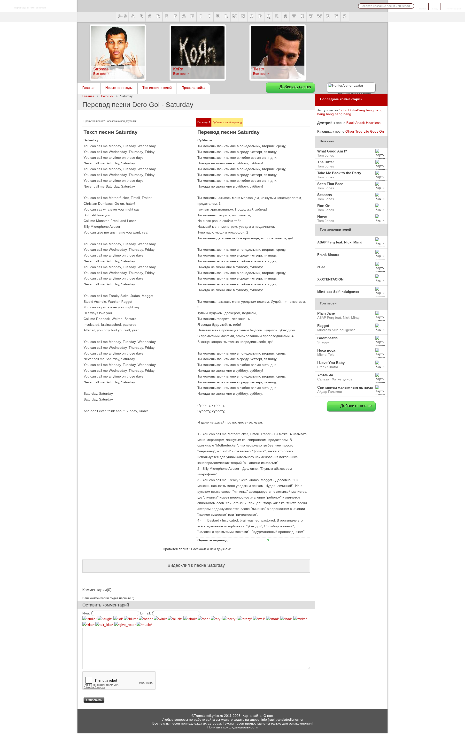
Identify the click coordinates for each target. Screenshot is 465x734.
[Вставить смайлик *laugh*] (105, 619)
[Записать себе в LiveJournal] (157, 121)
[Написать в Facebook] (145, 121)
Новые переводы (118, 88)
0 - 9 (122, 16)
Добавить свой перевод (227, 122)
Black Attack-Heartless (363, 123)
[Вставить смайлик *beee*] (146, 619)
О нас (268, 716)
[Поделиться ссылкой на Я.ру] (174, 121)
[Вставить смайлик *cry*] (216, 619)
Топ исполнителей (157, 88)
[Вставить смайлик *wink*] (160, 619)
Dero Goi (107, 96)
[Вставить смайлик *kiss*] (88, 625)
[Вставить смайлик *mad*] (272, 619)
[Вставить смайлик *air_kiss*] (104, 625)
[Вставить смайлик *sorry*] (230, 619)
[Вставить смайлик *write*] (300, 619)
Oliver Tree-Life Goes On (364, 131)
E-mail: (145, 613)
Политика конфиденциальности (232, 727)
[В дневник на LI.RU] (169, 121)
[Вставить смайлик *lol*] (118, 619)
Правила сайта (193, 88)
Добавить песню (295, 87)
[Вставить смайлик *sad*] (204, 619)
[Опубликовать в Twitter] (140, 121)
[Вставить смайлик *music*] (144, 625)
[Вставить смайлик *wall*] (259, 619)
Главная (88, 88)
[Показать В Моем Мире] (163, 121)
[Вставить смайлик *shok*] (190, 619)
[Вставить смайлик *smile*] (89, 619)
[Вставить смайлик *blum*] (131, 619)
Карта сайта (252, 716)
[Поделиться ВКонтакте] (151, 121)
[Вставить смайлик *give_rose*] (125, 625)
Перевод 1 (203, 122)
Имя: (86, 613)
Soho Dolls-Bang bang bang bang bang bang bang (349, 112)
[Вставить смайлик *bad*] (286, 619)
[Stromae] (118, 79)
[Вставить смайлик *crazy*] (245, 619)
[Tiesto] (277, 79)
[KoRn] (198, 79)
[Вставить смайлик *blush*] (175, 619)
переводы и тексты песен (30, 5)
